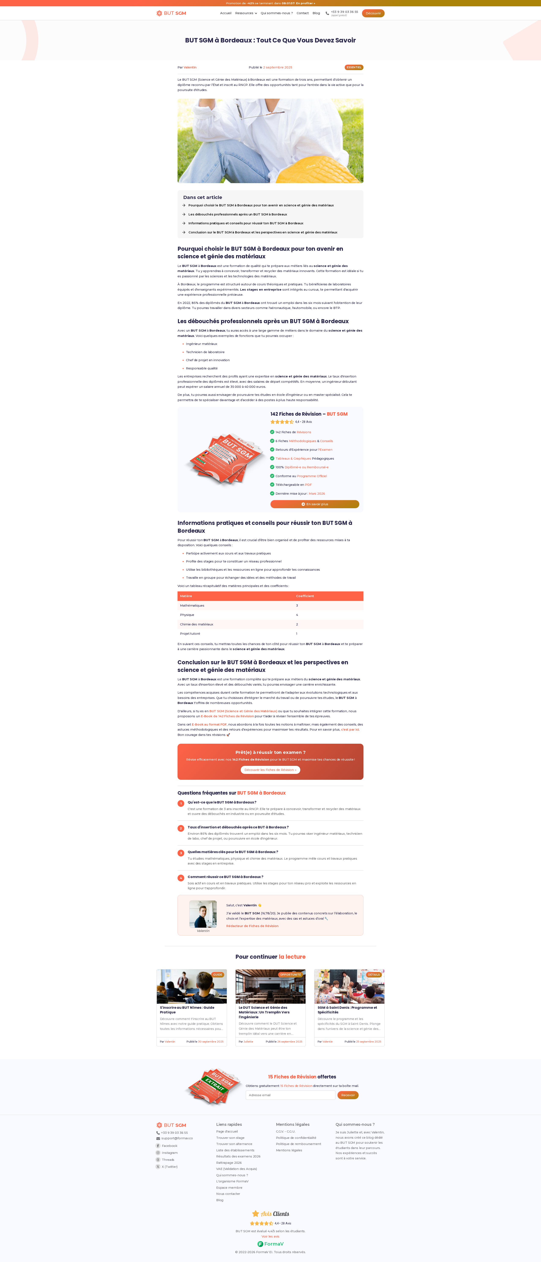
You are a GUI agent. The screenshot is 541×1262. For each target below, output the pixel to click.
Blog (220, 1200)
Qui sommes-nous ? (232, 1175)
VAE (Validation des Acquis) (236, 1169)
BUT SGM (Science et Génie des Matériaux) (243, 711)
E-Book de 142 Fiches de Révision (227, 716)
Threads (168, 1160)
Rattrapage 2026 (229, 1163)
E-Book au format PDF (209, 724)
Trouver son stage (230, 1138)
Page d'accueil (227, 1131)
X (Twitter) (170, 1167)
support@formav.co (177, 1138)
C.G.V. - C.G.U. (286, 1131)
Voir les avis (270, 1236)
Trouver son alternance (234, 1144)
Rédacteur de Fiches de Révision (252, 926)
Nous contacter (228, 1194)
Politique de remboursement (298, 1144)
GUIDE (217, 974)
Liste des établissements (235, 1150)
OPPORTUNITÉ (290, 974)
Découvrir (373, 13)
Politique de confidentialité (296, 1138)
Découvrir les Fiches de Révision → (270, 770)
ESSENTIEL (354, 67)
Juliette (248, 1041)
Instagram (170, 1153)
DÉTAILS (374, 974)
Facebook (169, 1146)
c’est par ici (350, 729)
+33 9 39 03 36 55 (174, 1133)
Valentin (190, 67)
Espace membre (229, 1188)
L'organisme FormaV (232, 1181)
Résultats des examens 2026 (238, 1156)
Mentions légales (289, 1150)
